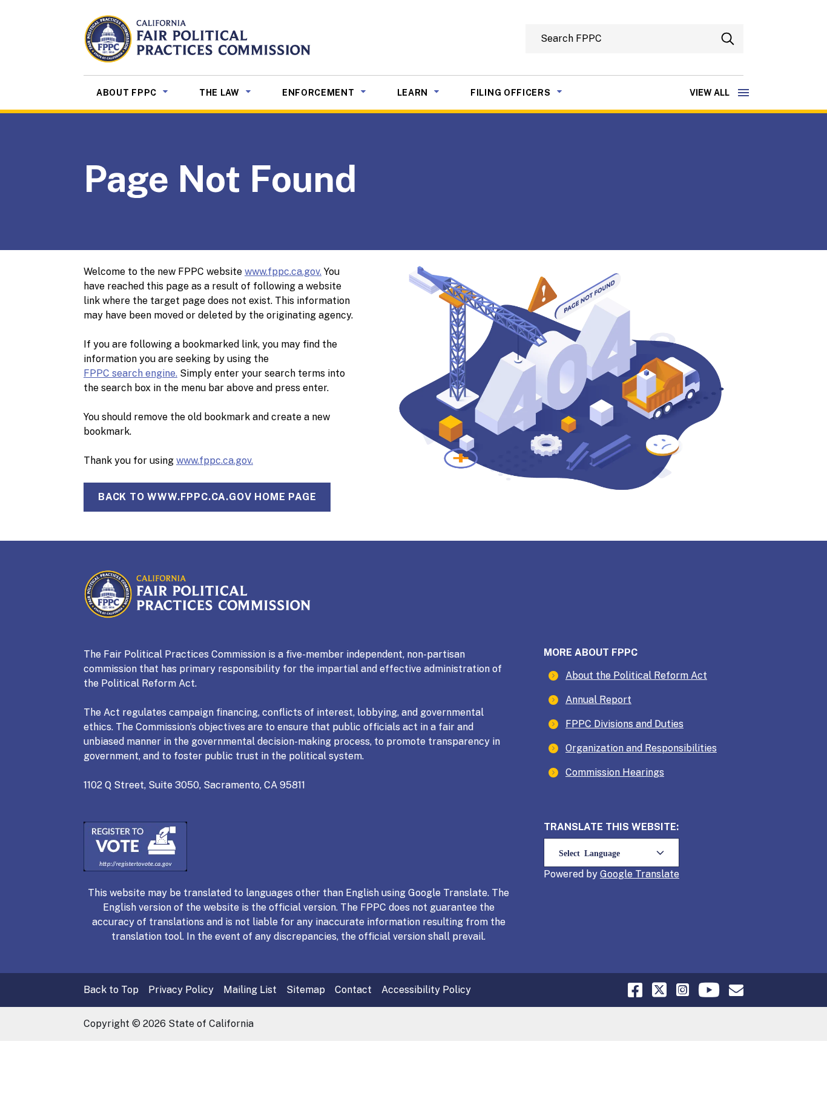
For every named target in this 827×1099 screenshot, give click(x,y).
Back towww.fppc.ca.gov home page (207, 497)
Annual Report (598, 699)
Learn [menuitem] (427, 92)
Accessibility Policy (426, 989)
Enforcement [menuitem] (333, 92)
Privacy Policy (181, 989)
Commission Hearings (614, 772)
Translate (657, 874)
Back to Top (111, 989)
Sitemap (305, 989)
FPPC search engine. (130, 373)
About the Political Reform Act (636, 675)
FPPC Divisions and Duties (624, 724)
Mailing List (250, 989)
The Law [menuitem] (234, 92)
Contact (353, 989)
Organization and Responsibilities (641, 748)
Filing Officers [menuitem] (525, 92)
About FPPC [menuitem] (141, 92)
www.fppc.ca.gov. (283, 271)
